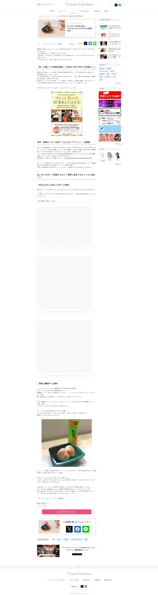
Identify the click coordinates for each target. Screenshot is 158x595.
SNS (101, 79)
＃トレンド (61, 11)
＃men (106, 11)
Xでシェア (85, 43)
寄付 (86, 539)
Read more (71, 43)
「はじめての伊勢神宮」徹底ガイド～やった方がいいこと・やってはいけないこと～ (114, 43)
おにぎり (66, 539)
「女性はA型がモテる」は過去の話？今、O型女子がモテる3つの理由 (114, 50)
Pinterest (102, 68)
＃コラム (72, 11)
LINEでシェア (94, 43)
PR (53, 539)
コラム (110, 31)
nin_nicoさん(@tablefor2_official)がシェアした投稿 (55, 247)
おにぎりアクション (77, 539)
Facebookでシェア (90, 43)
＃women (97, 11)
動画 (101, 76)
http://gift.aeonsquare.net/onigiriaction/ (77, 158)
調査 (108, 74)
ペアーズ (114, 74)
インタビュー (108, 76)
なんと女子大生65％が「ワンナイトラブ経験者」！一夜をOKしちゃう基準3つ (114, 56)
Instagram (109, 68)
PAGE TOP (79, 567)
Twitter (112, 71)
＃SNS (52, 11)
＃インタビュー (84, 11)
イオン (59, 539)
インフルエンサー (104, 71)
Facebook (102, 74)
